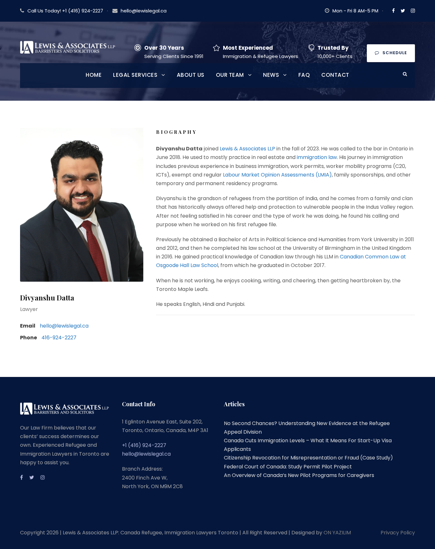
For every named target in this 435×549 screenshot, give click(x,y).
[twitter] (403, 10)
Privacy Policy (398, 532)
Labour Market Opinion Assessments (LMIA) (277, 174)
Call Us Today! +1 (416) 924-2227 (65, 10)
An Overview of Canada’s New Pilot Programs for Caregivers (299, 475)
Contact (335, 75)
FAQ (304, 75)
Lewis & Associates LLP (247, 148)
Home (94, 75)
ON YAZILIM (337, 532)
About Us (190, 75)
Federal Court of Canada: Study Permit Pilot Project (288, 466)
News (271, 75)
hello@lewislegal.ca (144, 10)
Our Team (230, 75)
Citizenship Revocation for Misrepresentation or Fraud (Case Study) (308, 457)
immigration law (317, 157)
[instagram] (413, 10)
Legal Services (135, 75)
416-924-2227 (58, 337)
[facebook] (393, 10)
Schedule (394, 53)
